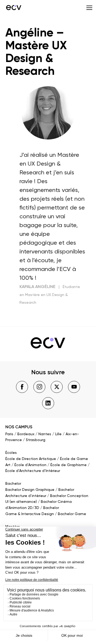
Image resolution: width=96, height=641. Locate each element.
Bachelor (13, 484)
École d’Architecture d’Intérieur (32, 471)
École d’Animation (30, 465)
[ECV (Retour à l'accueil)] (13, 7)
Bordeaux (25, 434)
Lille (58, 434)
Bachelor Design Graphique (29, 490)
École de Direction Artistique (30, 459)
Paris (9, 434)
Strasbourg (35, 440)
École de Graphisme (68, 465)
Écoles (11, 453)
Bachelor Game (72, 514)
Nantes (44, 434)
